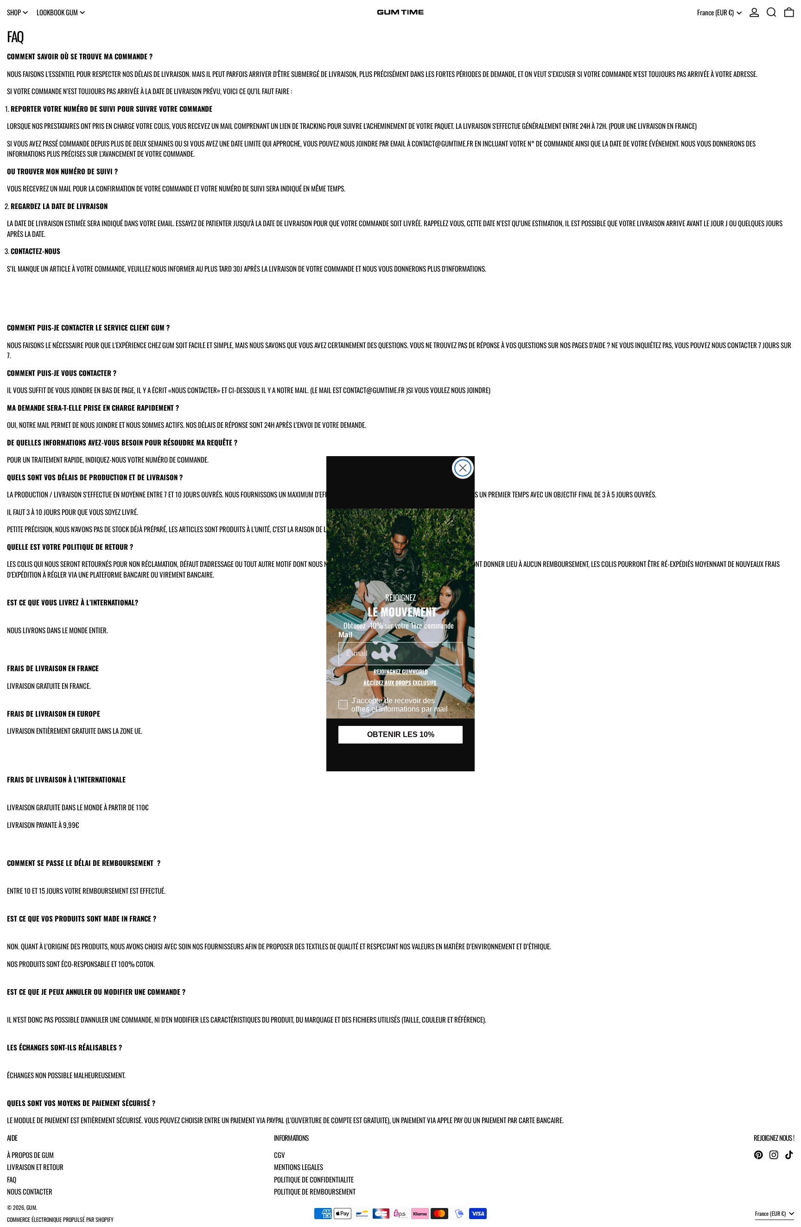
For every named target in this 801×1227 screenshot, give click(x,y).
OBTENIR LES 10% (400, 734)
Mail (345, 635)
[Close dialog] (463, 468)
